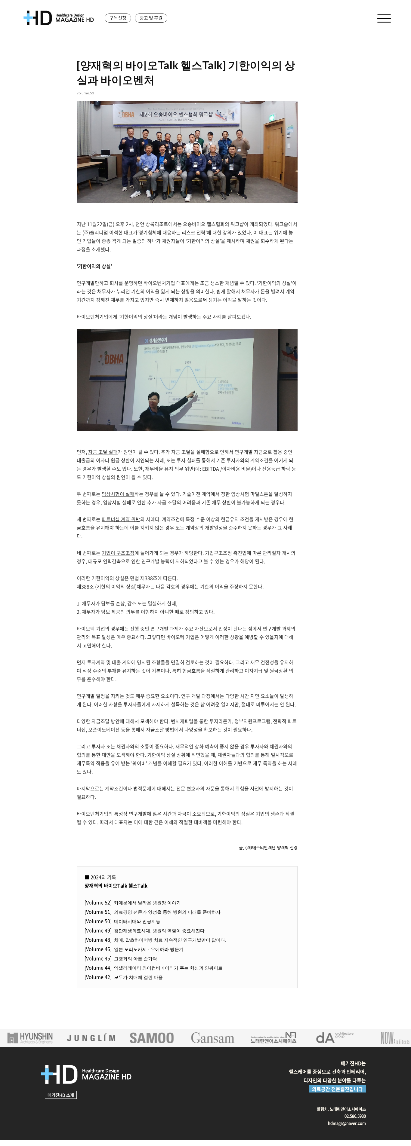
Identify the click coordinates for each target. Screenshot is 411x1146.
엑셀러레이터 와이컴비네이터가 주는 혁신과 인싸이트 (168, 967)
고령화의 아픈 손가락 (135, 958)
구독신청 (118, 17)
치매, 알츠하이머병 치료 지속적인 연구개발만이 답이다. (170, 940)
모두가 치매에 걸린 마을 (138, 977)
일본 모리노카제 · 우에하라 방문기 (149, 949)
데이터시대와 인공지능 (137, 921)
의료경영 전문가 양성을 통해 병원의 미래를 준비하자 (167, 912)
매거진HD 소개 (61, 1095)
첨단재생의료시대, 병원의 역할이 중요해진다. (160, 930)
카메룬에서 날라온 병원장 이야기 (147, 902)
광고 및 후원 (151, 17)
